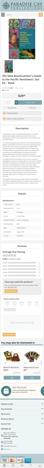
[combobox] (24, 15)
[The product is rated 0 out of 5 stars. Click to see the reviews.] (5, 88)
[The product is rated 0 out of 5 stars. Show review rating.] (16, 373)
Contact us (7, 449)
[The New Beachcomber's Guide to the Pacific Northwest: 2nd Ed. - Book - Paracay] (22, 39)
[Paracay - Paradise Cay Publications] (22, 6)
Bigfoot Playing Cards (31, 367)
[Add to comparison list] (5, 363)
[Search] (41, 15)
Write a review (19, 88)
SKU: (3, 90)
